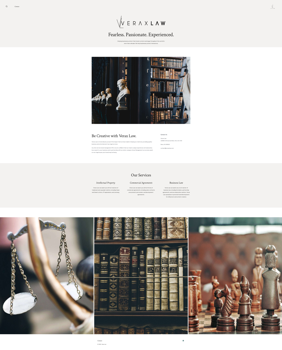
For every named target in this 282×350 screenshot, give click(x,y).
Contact (17, 6)
